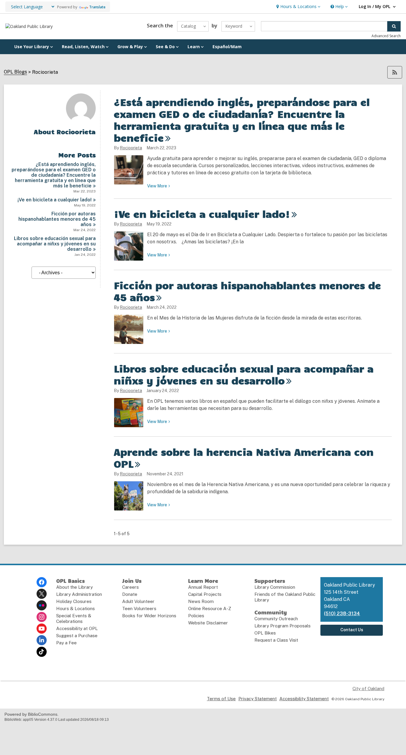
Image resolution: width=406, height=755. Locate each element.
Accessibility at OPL (77, 628)
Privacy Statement (257, 698)
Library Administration (79, 594)
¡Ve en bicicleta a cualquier (55, 200)
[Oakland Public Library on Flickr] (42, 605)
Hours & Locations (75, 608)
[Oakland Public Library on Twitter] (42, 594)
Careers (130, 587)
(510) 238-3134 (342, 613)
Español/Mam (227, 46)
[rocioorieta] (81, 121)
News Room (201, 601)
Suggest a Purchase (76, 635)
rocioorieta (131, 147)
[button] (297, 6)
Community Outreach (276, 618)
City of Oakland (368, 688)
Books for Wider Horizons (149, 615)
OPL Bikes (265, 632)
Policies (196, 615)
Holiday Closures (74, 601)
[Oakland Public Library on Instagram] (42, 617)
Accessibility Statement (304, 698)
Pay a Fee (66, 642)
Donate (129, 594)
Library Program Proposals (282, 625)
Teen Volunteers (139, 608)
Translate (97, 7)
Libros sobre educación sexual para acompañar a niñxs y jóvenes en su (55, 244)
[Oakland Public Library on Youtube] (42, 629)
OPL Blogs (15, 72)
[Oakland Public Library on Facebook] (42, 582)
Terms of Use (221, 698)
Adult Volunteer (138, 601)
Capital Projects (204, 594)
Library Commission (274, 587)
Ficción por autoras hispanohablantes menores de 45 (57, 219)
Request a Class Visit (276, 640)
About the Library (74, 587)
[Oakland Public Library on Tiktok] (42, 652)
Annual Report (203, 587)
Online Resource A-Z (209, 608)
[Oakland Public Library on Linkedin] (42, 640)
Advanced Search (386, 35)
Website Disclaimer (208, 622)
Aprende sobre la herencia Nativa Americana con (244, 457)
